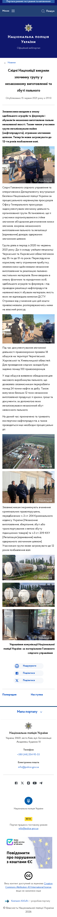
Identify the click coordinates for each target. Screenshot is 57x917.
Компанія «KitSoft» (20, 901)
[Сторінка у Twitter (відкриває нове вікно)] (22, 783)
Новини (12, 62)
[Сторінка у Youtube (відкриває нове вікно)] (35, 783)
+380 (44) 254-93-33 (28, 754)
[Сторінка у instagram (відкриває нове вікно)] (28, 783)
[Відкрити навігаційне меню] (13, 10)
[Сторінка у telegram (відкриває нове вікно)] (41, 783)
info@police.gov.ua (28, 767)
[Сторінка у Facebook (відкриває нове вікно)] (16, 783)
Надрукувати (29, 666)
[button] (28, 712)
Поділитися (29, 673)
